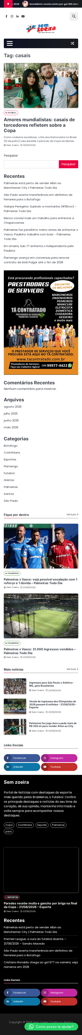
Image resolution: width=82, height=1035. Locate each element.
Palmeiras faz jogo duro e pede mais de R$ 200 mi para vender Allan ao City (53, 725)
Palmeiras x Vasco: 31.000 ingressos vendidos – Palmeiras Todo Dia (40, 651)
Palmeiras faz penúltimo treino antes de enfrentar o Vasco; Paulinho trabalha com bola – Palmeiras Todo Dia (41, 234)
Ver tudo (71, 514)
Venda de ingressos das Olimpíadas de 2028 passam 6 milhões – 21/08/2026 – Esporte (52, 704)
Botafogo (11, 446)
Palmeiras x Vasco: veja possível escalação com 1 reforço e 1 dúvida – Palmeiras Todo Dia (40, 581)
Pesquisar (11, 155)
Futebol (12, 112)
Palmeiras (11, 487)
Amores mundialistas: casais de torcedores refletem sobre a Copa (39, 125)
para (9, 831)
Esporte (42, 825)
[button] (51, 1026)
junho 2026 (11, 420)
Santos (9, 494)
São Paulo (11, 501)
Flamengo (11, 466)
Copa (9, 825)
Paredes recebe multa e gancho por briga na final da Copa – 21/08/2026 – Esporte (40, 905)
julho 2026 (11, 413)
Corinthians (12, 452)
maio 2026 (11, 427)
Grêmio (9, 480)
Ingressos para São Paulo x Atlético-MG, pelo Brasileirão (51, 684)
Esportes (10, 459)
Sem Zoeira (12, 145)
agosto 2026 (13, 407)
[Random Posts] (72, 43)
